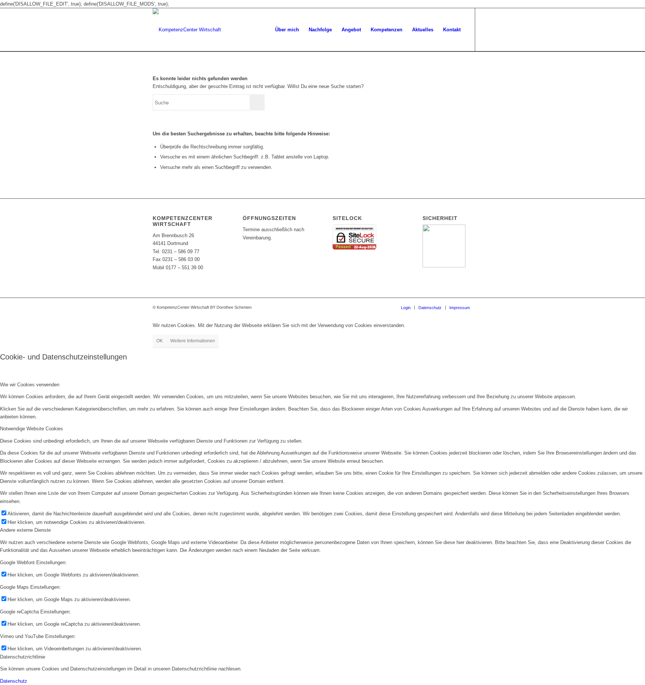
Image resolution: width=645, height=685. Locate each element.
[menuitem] (287, 29)
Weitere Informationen (192, 340)
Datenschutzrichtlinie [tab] (22, 657)
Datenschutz (13, 681)
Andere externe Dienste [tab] (25, 530)
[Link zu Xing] (486, 29)
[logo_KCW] (187, 29)
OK (159, 340)
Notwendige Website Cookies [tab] (31, 428)
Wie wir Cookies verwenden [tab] (29, 384)
